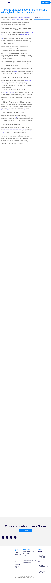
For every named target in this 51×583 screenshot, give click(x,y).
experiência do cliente (25, 34)
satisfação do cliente (23, 17)
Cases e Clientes (18, 554)
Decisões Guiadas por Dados (28, 551)
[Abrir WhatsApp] (48, 580)
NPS (5, 34)
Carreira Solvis (17, 564)
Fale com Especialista (17, 562)
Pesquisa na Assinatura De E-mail (29, 560)
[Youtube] (15, 537)
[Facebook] (3, 537)
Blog (15, 556)
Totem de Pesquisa (26, 553)
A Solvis (16, 552)
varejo (15, 17)
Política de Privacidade (17, 567)
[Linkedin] (7, 537)
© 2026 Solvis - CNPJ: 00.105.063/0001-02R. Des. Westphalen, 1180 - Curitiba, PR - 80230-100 (25, 577)
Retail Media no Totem (27, 562)
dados (15, 71)
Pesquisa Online (26, 555)
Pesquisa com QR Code (27, 557)
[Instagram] (11, 537)
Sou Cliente (17, 558)
